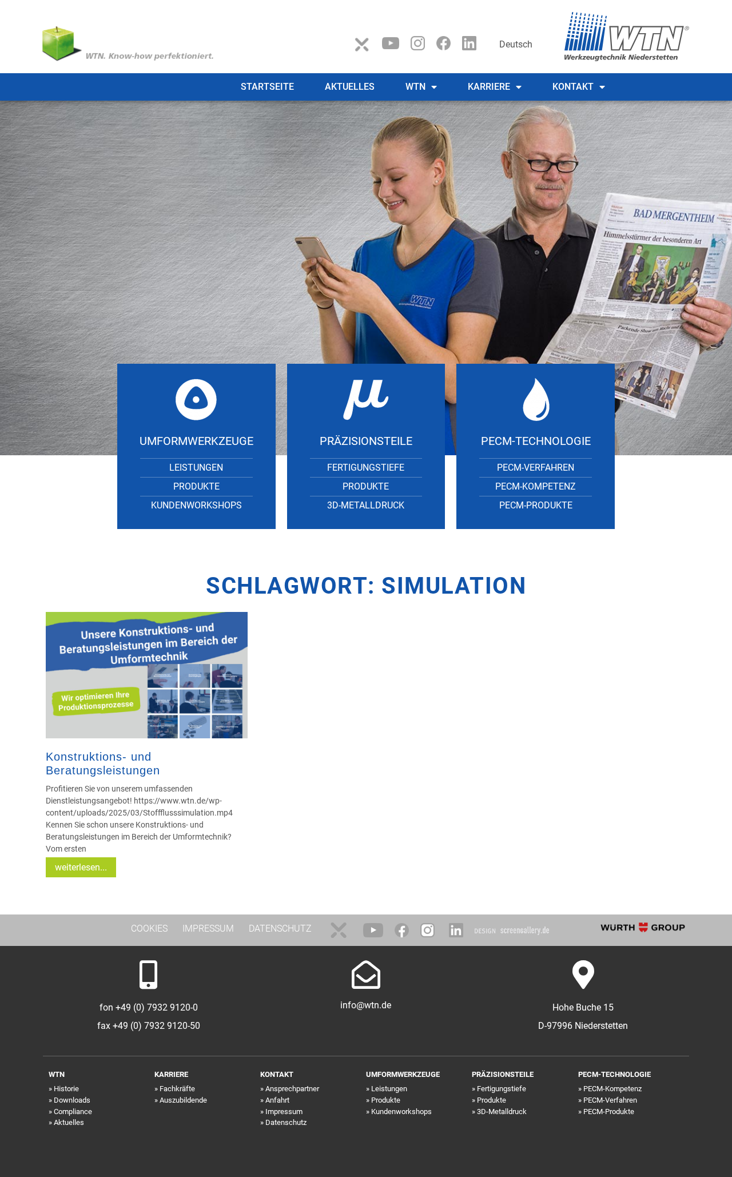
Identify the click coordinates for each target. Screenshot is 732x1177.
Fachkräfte (177, 1088)
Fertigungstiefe (365, 467)
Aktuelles (350, 86)
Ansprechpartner (292, 1088)
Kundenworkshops (196, 505)
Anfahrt (277, 1100)
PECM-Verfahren (535, 467)
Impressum (284, 1111)
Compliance (73, 1111)
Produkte (196, 486)
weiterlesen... (81, 867)
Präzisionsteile (366, 441)
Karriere (489, 86)
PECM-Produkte (535, 505)
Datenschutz (286, 1122)
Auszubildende (183, 1100)
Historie (66, 1088)
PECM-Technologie (536, 441)
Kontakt (573, 86)
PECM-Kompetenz (535, 486)
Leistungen (196, 467)
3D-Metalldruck (365, 505)
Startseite (267, 86)
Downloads (72, 1100)
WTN (415, 86)
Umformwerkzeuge (196, 441)
